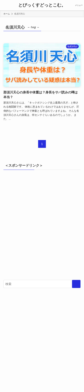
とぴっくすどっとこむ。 (42, 5)
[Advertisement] (42, 227)
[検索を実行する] (76, 284)
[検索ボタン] (5, 5)
